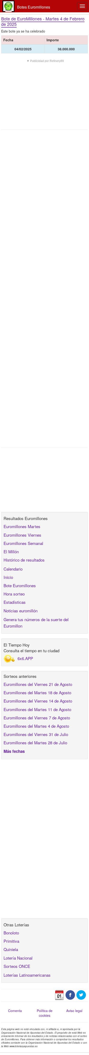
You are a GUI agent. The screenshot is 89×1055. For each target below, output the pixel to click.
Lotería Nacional (18, 958)
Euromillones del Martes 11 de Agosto (37, 709)
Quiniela (11, 949)
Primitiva (11, 941)
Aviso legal (74, 1010)
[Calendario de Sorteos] (59, 994)
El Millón (11, 551)
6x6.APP (25, 658)
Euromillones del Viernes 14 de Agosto (38, 701)
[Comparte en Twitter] (81, 994)
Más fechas (14, 751)
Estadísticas (15, 602)
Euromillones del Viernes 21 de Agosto (38, 684)
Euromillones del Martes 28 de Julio (35, 743)
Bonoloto (11, 933)
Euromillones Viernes (22, 535)
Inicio (8, 577)
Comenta (15, 1010)
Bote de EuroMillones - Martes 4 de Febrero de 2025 (42, 21)
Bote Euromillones (20, 585)
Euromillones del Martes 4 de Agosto (36, 726)
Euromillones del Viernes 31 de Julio (36, 734)
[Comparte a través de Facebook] (70, 994)
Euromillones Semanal (23, 543)
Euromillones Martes (22, 526)
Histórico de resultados (24, 560)
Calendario (13, 569)
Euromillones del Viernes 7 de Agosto (37, 718)
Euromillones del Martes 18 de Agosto (37, 692)
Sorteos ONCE (17, 966)
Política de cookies (44, 1013)
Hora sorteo (14, 594)
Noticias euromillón (20, 611)
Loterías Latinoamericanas (27, 975)
